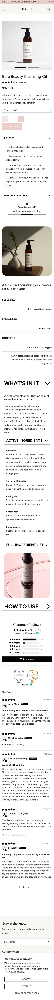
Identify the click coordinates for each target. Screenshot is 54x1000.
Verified (25, 684)
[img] (8, 700)
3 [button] (28, 887)
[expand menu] (3, 9)
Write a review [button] (27, 659)
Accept (26, 979)
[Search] (42, 9)
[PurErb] (26, 9)
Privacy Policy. (18, 971)
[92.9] (19, 675)
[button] (48, 9)
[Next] (40, 45)
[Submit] (48, 941)
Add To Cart (12, 126)
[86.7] (32, 675)
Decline (26, 986)
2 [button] (23, 887)
